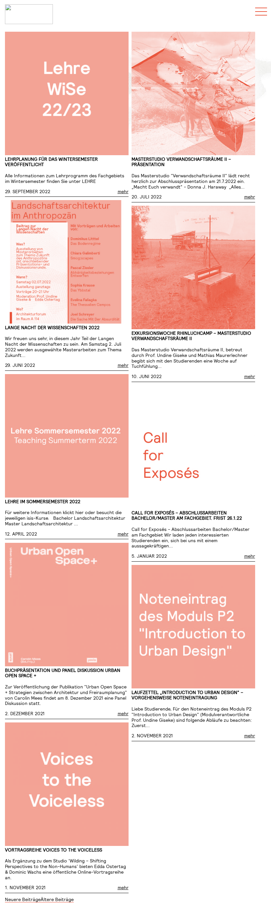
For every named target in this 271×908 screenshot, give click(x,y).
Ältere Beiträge (57, 899)
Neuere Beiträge (23, 899)
